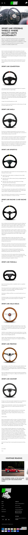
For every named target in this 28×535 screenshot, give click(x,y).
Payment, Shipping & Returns (19, 503)
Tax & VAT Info (4, 509)
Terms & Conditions (18, 507)
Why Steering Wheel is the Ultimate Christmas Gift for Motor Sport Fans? (13, 479)
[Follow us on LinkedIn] (8, 519)
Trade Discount (4, 511)
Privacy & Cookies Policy (19, 509)
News (2, 507)
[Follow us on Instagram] (5, 519)
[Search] (4, 3)
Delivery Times (17, 505)
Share (2, 450)
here (2, 443)
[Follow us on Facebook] (3, 519)
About (2, 503)
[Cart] (25, 3)
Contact (3, 505)
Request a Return (18, 512)
